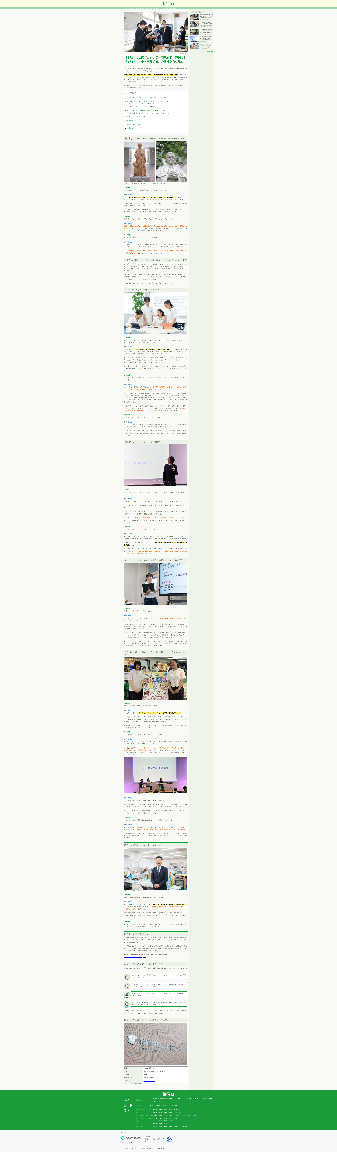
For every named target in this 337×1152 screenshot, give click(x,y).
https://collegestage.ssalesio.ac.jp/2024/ (135, 957)
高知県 (165, 1123)
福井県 (165, 1115)
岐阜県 (189, 1115)
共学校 (210, 1098)
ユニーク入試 (184, 1098)
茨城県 (151, 1112)
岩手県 (160, 1109)
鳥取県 (151, 1121)
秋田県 (170, 1109)
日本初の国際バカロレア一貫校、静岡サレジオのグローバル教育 (147, 101)
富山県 (155, 1115)
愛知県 (184, 1115)
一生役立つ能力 (165, 1105)
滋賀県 (151, 1118)
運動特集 (158, 1105)
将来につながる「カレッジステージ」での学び (142, 106)
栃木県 (155, 1112)
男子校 (201, 1098)
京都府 (155, 1118)
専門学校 (163, 1101)
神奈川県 (180, 1112)
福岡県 (151, 1126)
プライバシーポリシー (158, 1148)
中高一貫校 (152, 1101)
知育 (172, 1105)
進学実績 (130, 120)
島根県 (155, 1121)
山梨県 (170, 1115)
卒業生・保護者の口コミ (135, 124)
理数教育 (166, 1098)
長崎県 (160, 1126)
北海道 (151, 1109)
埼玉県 (165, 1112)
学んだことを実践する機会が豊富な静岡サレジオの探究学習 (146, 110)
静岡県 (180, 1115)
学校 (176, 1105)
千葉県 (170, 1112)
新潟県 (151, 1115)
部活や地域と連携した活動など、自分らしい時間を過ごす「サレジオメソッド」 (151, 113)
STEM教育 (151, 1105)
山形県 (175, 1109)
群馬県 (160, 1112)
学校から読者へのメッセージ (136, 117)
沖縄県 (185, 1126)
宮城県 (165, 1109)
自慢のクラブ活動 (193, 1098)
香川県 (155, 1123)
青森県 (155, 1109)
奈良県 (165, 1118)
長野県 (175, 1115)
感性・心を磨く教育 (175, 1098)
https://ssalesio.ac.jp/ (149, 1081)
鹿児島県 (180, 1126)
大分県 (165, 1126)
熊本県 (170, 1126)
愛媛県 (160, 1123)
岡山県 (160, 1121)
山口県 (170, 1121)
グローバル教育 (153, 1098)
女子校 (205, 1098)
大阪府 (160, 1118)
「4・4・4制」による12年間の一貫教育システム (142, 104)
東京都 (175, 1112)
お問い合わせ (131, 128)
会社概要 (134, 1148)
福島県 (180, 1109)
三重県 (194, 1115)
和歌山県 (176, 1118)
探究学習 (160, 1098)
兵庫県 (170, 1118)
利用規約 (149, 1148)
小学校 (158, 1101)
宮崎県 (175, 1126)
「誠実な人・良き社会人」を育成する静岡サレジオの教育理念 (146, 97)
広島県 (165, 1121)
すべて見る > (209, 51)
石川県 (160, 1115)
